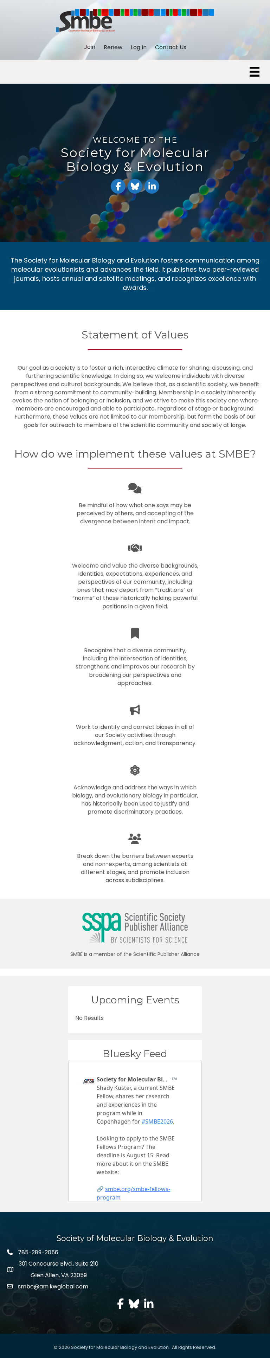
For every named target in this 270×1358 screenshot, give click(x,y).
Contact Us (170, 47)
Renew (113, 47)
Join (89, 47)
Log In (139, 47)
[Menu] (254, 71)
